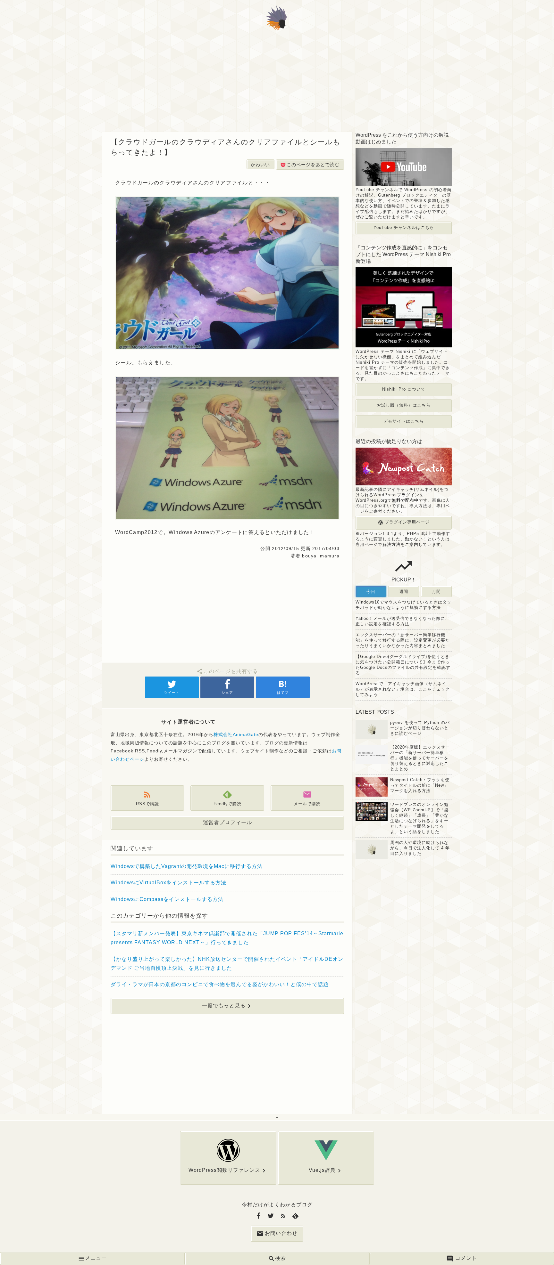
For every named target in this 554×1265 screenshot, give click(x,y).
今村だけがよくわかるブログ (277, 1204)
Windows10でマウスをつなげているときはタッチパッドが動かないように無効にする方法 (403, 605)
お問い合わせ (281, 1233)
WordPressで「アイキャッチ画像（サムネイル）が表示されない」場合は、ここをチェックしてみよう (403, 689)
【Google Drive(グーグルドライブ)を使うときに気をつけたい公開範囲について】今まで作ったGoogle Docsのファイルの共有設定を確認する (403, 664)
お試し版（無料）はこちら (404, 405)
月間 (436, 591)
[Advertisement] (277, 84)
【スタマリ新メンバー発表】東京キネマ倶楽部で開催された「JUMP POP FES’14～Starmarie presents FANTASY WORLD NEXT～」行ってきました (227, 938)
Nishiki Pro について (403, 389)
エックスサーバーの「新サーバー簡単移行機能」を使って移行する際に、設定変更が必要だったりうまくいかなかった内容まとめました (403, 640)
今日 (370, 591)
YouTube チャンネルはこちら (404, 227)
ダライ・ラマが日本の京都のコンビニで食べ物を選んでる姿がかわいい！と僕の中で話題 (220, 984)
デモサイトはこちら (403, 421)
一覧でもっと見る (224, 1005)
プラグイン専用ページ (406, 522)
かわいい (260, 164)
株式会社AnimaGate (236, 734)
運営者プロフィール (227, 822)
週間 (403, 591)
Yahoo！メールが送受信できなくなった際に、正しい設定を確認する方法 (402, 621)
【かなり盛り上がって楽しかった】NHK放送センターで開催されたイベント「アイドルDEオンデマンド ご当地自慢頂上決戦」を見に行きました (227, 963)
